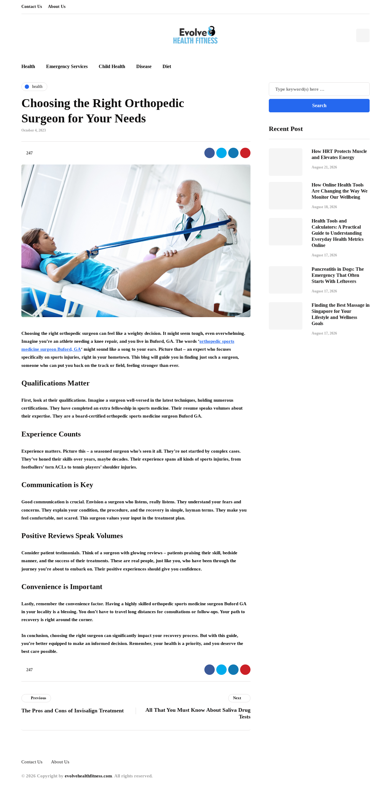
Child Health (112, 66)
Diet (167, 66)
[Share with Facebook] (209, 153)
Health (28, 66)
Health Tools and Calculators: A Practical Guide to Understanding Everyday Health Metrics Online (338, 233)
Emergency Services (67, 66)
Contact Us (31, 6)
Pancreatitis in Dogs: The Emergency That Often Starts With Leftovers (338, 275)
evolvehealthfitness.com (88, 775)
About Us (56, 6)
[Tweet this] (221, 153)
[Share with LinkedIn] (233, 153)
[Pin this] (245, 153)
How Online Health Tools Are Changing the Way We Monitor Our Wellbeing (339, 191)
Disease (144, 66)
